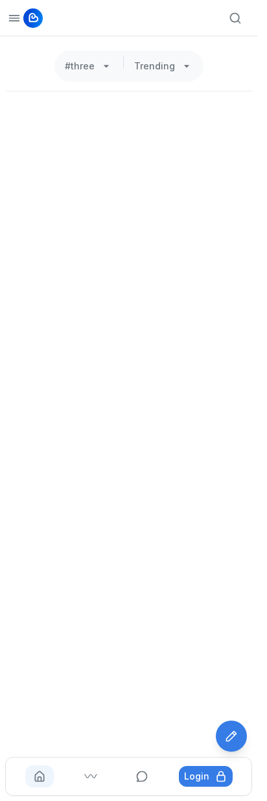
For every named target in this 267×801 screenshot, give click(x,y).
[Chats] (142, 776)
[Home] (39, 776)
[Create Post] (231, 736)
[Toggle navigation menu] (14, 18)
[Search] (235, 18)
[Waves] (90, 776)
